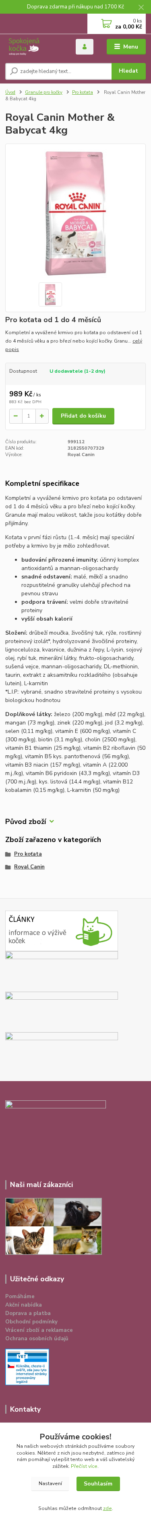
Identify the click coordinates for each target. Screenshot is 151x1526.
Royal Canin (29, 867)
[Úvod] (34, 47)
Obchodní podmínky (31, 1321)
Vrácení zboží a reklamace (39, 1330)
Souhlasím (98, 1483)
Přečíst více (84, 1466)
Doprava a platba (28, 1313)
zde (107, 1508)
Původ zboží (25, 821)
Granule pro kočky (43, 92)
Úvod (10, 92)
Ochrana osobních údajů (36, 1338)
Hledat (128, 71)
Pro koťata (82, 92)
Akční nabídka (23, 1305)
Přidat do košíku (83, 416)
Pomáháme (20, 1296)
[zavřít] (140, 8)
